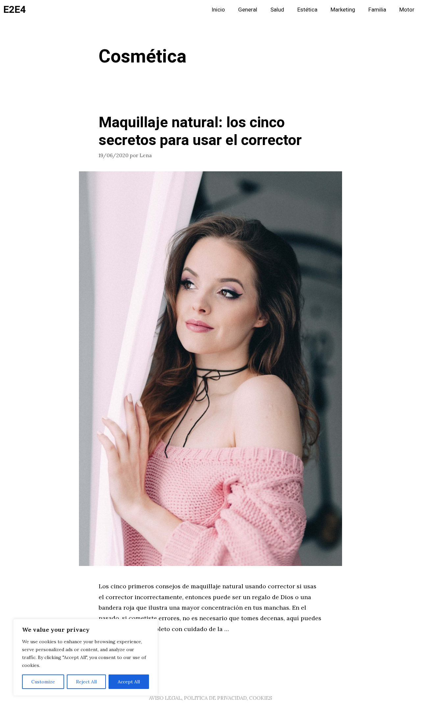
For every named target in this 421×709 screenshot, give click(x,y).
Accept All (129, 682)
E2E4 (14, 10)
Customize (43, 682)
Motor (406, 10)
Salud (277, 10)
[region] (85, 657)
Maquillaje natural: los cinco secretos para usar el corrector (200, 131)
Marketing (343, 10)
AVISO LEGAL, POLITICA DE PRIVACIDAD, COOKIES (210, 698)
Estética (307, 10)
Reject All (86, 682)
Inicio (218, 10)
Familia (377, 10)
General (247, 10)
